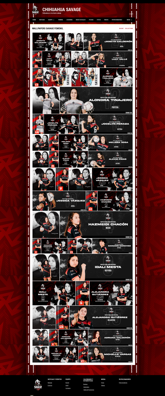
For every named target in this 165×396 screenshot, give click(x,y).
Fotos (102, 382)
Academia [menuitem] (69, 20)
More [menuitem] (130, 20)
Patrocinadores (123, 382)
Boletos (85, 384)
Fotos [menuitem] (99, 20)
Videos (103, 385)
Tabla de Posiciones (88, 389)
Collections (129, 28)
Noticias (50, 382)
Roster (67, 382)
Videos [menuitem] (106, 20)
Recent (121, 28)
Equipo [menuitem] (51, 20)
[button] (48, 42)
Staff (67, 385)
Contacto (68, 388)
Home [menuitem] (34, 20)
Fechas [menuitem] (91, 20)
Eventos (50, 385)
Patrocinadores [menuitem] (117, 20)
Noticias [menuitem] (42, 20)
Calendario (86, 387)
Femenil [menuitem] (60, 20)
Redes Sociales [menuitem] (81, 20)
